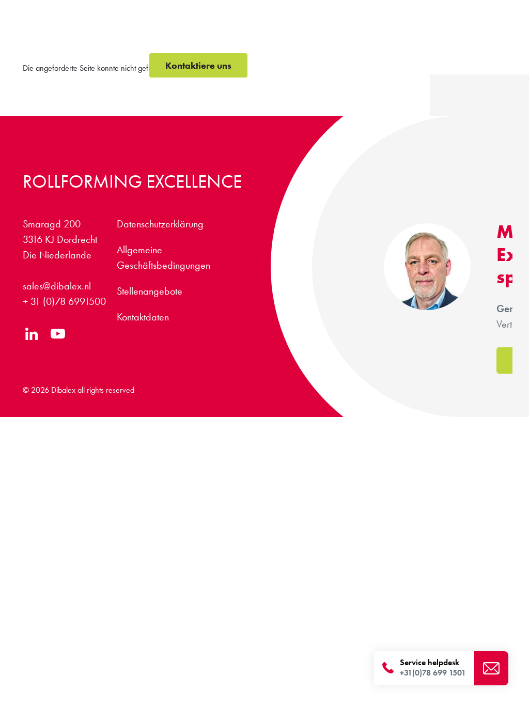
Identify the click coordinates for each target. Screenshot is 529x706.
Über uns (424, 41)
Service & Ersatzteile (314, 41)
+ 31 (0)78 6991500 (64, 301)
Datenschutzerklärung (160, 224)
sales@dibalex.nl (57, 286)
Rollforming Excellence (132, 181)
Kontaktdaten (143, 317)
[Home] (82, 39)
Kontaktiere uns (198, 65)
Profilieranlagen (179, 41)
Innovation (243, 41)
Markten (381, 41)
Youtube (58, 334)
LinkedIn (32, 334)
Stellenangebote (383, 14)
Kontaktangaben (445, 14)
